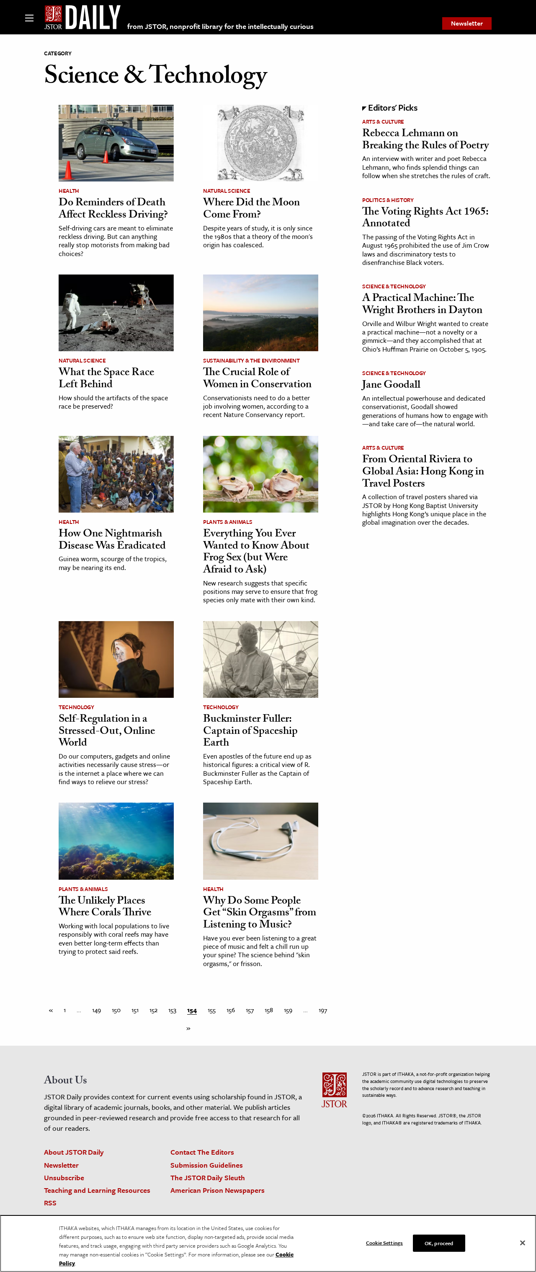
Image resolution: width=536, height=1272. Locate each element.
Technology (76, 707)
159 (288, 1009)
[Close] (522, 1242)
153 (172, 1009)
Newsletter (467, 23)
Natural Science (226, 191)
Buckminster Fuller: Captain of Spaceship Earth (250, 732)
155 (212, 1009)
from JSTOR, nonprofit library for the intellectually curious (220, 26)
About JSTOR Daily (74, 1152)
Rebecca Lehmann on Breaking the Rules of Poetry (425, 140)
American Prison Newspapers (217, 1190)
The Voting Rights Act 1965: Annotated (425, 219)
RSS (50, 1202)
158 (269, 1009)
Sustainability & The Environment (251, 360)
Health (69, 191)
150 (116, 1009)
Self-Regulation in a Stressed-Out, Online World (107, 732)
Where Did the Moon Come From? (251, 209)
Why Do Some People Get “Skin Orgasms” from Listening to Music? (259, 914)
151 (135, 1009)
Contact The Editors (202, 1152)
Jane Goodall (391, 386)
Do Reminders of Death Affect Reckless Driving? (113, 209)
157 (250, 1009)
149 (96, 1009)
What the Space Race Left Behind (106, 379)
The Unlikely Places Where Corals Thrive (105, 908)
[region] (268, 1243)
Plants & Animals (227, 522)
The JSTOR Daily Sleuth (207, 1177)
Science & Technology (394, 286)
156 (231, 1009)
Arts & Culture (383, 121)
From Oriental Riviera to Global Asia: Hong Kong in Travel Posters (423, 472)
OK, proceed (439, 1242)
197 (323, 1009)
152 (153, 1009)
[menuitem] (467, 23)
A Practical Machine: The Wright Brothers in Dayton (422, 305)
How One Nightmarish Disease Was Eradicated (112, 541)
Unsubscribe (64, 1177)
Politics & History (388, 200)
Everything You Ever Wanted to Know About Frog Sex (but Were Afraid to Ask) (256, 553)
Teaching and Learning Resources (97, 1190)
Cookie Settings (384, 1242)
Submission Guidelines (206, 1165)
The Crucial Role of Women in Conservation (257, 379)
